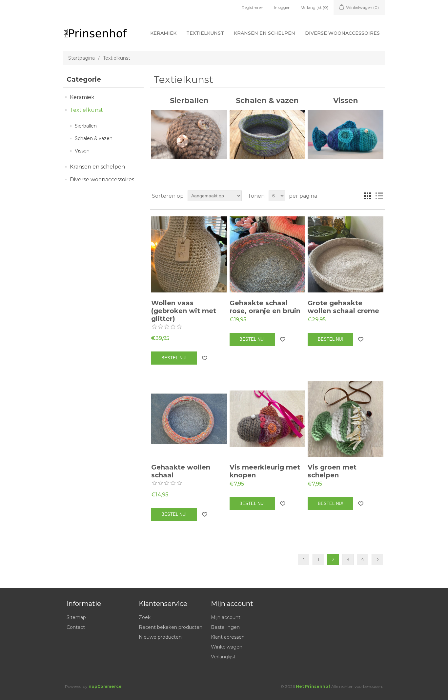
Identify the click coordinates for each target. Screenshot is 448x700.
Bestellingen (225, 627)
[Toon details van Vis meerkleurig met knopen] (267, 419)
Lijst (379, 195)
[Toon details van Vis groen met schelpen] (345, 419)
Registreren (252, 7)
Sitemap (76, 617)
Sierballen (86, 126)
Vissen (82, 151)
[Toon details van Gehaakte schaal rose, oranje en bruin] (267, 254)
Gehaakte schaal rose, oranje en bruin (265, 307)
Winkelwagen (226, 647)
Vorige (303, 559)
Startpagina (81, 58)
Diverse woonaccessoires (342, 33)
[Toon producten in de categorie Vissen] (345, 134)
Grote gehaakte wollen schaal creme (343, 307)
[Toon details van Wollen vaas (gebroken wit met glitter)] (189, 254)
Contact (76, 627)
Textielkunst (205, 33)
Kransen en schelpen (264, 33)
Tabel (367, 195)
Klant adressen (228, 637)
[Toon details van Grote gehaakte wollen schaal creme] (345, 254)
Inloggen (282, 7)
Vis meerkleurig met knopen (265, 471)
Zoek (145, 617)
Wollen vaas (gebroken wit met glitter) (183, 311)
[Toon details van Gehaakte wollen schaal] (189, 419)
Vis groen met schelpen (332, 471)
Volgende (377, 559)
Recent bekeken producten (170, 627)
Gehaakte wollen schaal (180, 471)
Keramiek (163, 33)
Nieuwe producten (160, 637)
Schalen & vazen (93, 138)
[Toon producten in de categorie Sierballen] (189, 134)
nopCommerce (105, 686)
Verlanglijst (223, 657)
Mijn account (225, 617)
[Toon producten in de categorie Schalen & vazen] (267, 134)
